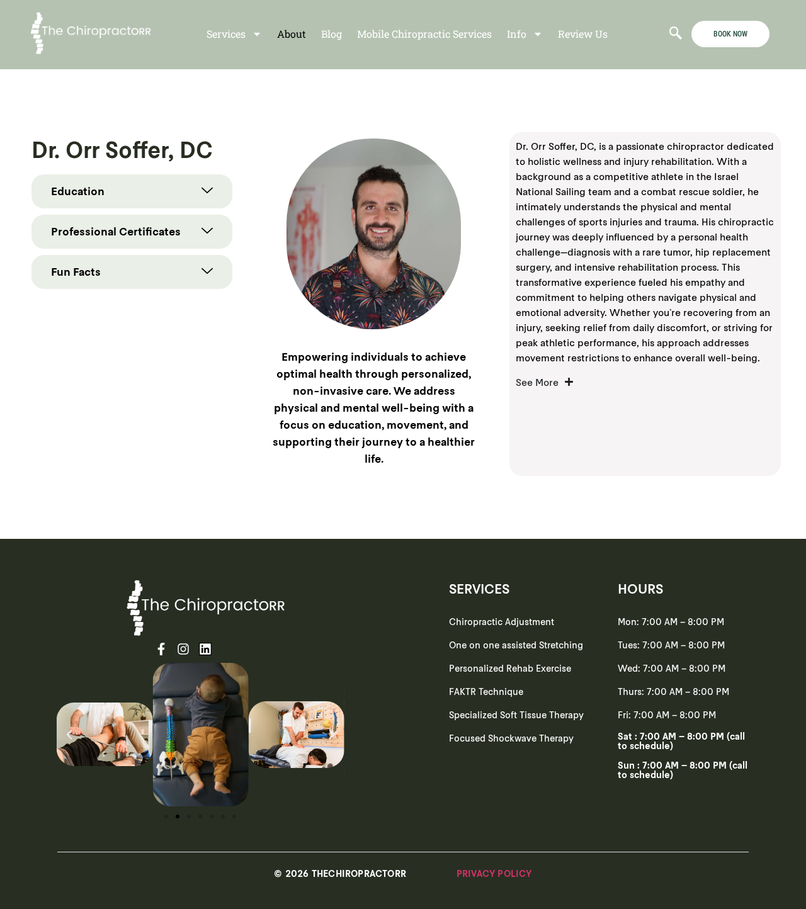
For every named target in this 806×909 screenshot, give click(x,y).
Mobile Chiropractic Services (424, 33)
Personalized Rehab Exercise (510, 668)
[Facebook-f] (161, 649)
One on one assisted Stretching (516, 645)
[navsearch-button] (675, 34)
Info (516, 33)
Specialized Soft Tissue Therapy (516, 715)
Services (226, 33)
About (291, 33)
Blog (331, 33)
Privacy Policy (494, 873)
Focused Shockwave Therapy (511, 738)
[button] (69, 734)
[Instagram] (183, 649)
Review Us (583, 33)
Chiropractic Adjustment (501, 622)
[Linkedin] (205, 649)
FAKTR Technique (486, 691)
